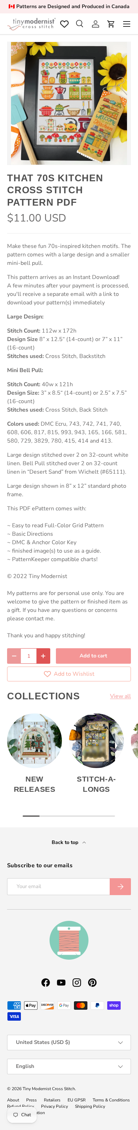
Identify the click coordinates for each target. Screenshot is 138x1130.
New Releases (35, 784)
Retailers (52, 1100)
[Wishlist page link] (64, 24)
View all (120, 696)
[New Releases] (34, 740)
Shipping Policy (90, 1106)
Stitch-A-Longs (96, 784)
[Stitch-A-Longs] (96, 740)
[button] (111, 24)
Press (31, 1100)
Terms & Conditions (111, 1100)
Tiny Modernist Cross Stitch (49, 1089)
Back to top (66, 842)
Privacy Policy (54, 1106)
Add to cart (93, 655)
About (13, 1100)
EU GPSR (77, 1100)
